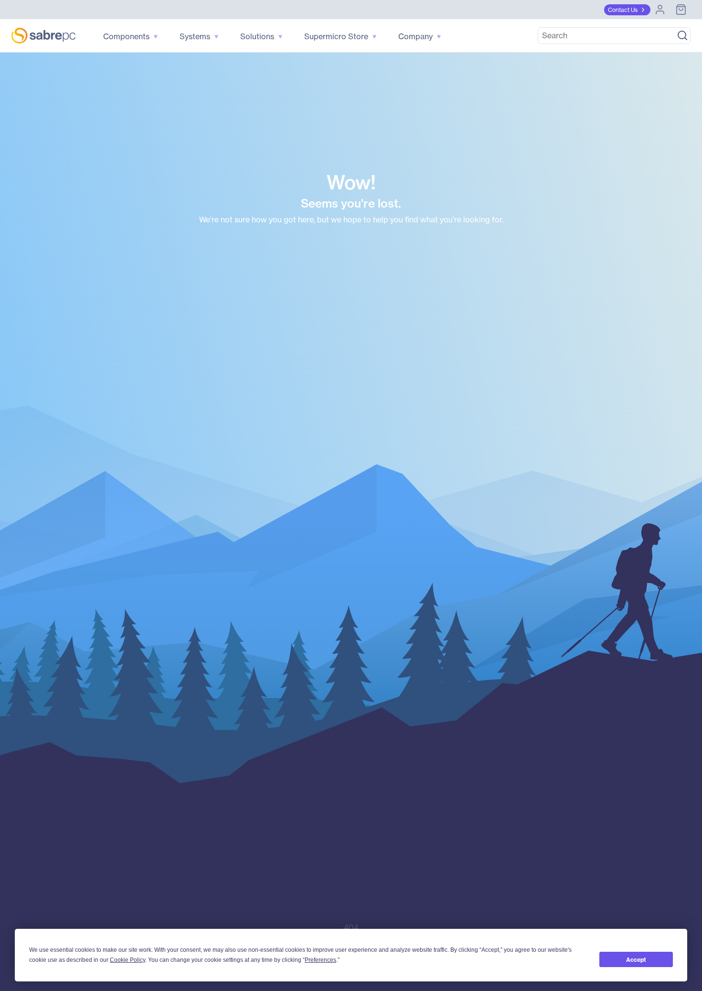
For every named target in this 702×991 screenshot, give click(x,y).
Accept (636, 959)
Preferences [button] (320, 960)
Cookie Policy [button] (127, 960)
